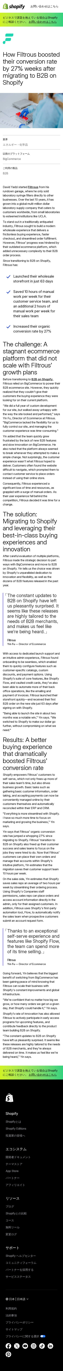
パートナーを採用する (20, 1269)
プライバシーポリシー (20, 1322)
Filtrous (33, 187)
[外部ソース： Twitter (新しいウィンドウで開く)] (17, 1346)
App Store (12, 1171)
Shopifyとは (13, 1121)
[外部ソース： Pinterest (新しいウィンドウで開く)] (8, 1354)
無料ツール (13, 1227)
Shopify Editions (16, 1128)
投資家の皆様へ (15, 1135)
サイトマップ (14, 1329)
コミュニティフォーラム (21, 1262)
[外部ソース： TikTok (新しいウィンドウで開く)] (42, 1346)
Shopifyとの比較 (16, 1213)
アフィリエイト (15, 1185)
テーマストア (14, 1164)
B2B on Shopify (41, 379)
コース (10, 1220)
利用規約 (11, 1308)
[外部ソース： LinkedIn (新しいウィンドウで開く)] (50, 1346)
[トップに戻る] (9, 1097)
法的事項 (11, 1315)
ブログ (10, 1206)
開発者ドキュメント (18, 1157)
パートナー (13, 1178)
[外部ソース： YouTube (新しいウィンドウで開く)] (25, 1346)
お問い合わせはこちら (44, 6)
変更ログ (11, 1234)
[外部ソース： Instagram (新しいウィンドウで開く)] (33, 1346)
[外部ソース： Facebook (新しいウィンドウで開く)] (8, 1346)
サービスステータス (18, 1276)
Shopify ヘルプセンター (21, 1256)
